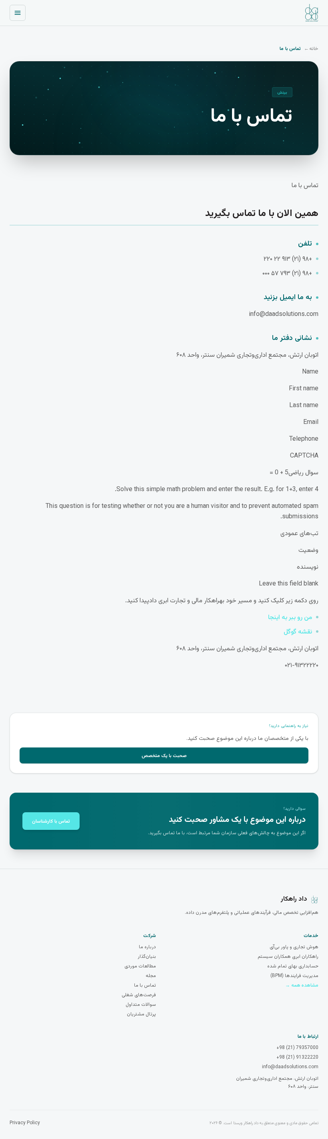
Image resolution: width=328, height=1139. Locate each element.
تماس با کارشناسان (51, 821)
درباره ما (147, 947)
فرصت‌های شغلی (139, 995)
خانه (313, 48)
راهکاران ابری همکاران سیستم (288, 956)
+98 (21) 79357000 (297, 1048)
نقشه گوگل (298, 632)
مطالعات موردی (140, 966)
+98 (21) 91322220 (297, 1057)
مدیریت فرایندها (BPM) (294, 976)
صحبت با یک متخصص (164, 755)
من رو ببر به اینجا (290, 618)
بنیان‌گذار (147, 956)
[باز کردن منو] (18, 13)
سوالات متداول (141, 1004)
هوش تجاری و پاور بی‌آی (294, 947)
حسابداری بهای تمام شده (292, 966)
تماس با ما (145, 985)
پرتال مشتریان (141, 1014)
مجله (151, 976)
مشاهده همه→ (301, 985)
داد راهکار (294, 899)
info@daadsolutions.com (290, 1067)
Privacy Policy (25, 1123)
